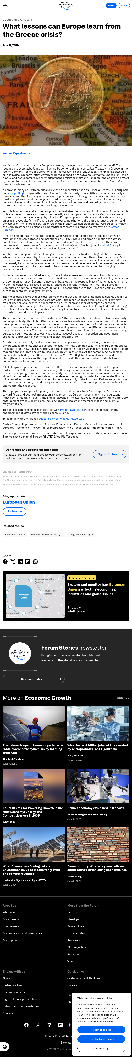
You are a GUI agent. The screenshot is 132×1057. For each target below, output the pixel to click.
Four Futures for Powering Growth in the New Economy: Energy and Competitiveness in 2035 (33, 811)
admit (105, 245)
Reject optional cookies (101, 1039)
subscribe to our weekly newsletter (61, 418)
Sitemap (66, 1042)
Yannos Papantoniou (16, 153)
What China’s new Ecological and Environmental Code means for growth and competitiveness (31, 869)
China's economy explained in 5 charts (95, 808)
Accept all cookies (101, 1029)
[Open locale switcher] (4, 1046)
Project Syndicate (71, 409)
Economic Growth (18, 20)
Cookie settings (101, 1048)
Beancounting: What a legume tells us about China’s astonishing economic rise (97, 868)
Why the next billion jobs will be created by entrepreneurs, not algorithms (97, 747)
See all (123, 697)
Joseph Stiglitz (17, 193)
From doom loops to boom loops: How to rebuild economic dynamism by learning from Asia (33, 749)
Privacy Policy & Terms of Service (66, 1036)
